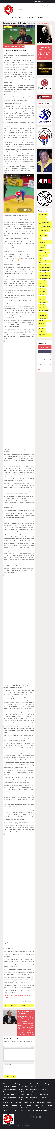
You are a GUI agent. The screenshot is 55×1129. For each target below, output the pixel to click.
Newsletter (6, 1107)
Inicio (14, 17)
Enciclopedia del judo (21, 1084)
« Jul (39, 369)
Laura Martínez (43, 315)
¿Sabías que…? (25, 1092)
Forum (21, 1105)
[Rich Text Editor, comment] (19, 1054)
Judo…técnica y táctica (9, 1089)
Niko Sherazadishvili (44, 320)
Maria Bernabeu (43, 318)
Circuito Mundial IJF (44, 230)
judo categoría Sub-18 (44, 275)
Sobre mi (21, 17)
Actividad (5, 1105)
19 (42, 362)
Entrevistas (33, 23)
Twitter (32, 1084)
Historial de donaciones (40, 1110)
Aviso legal (15, 1107)
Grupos (49, 1105)
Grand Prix (41, 247)
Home (28, 23)
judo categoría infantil (44, 267)
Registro (28, 1105)
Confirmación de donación (10, 1110)
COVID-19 (41, 233)
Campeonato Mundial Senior (44, 227)
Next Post (25, 1005)
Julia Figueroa (42, 312)
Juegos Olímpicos (43, 310)
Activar (43, 1105)
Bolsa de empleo (7, 1084)
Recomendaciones (31, 1089)
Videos (16, 1092)
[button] (5, 1047)
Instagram (48, 1084)
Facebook (15, 1086)
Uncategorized (7, 1092)
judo (40, 258)
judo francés (42, 291)
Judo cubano (24, 1086)
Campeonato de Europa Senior (44, 223)
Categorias (30, 17)
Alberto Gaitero (43, 214)
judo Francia (42, 288)
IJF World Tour (42, 255)
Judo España (27, 996)
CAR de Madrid (9, 996)
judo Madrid (42, 299)
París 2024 (41, 323)
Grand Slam (42, 250)
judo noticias (42, 307)
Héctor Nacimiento (18, 996)
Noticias (21, 1089)
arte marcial (42, 219)
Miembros (14, 1105)
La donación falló (25, 1110)
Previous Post (11, 1005)
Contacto (40, 17)
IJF (48, 250)
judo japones (42, 294)
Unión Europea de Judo (43, 335)
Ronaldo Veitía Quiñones (9, 46)
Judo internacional (36, 1086)
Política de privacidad (27, 1107)
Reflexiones (43, 1089)
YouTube (39, 1084)
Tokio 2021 (42, 331)
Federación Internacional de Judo (44, 241)
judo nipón (41, 304)
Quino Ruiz (42, 326)
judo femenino (42, 286)
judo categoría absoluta (42, 261)
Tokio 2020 (42, 328)
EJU (40, 238)
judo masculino (43, 302)
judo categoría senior (44, 272)
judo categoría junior (44, 270)
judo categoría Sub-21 (44, 278)
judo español (42, 283)
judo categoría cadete (44, 264)
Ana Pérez (41, 217)
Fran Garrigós (42, 245)
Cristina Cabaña (43, 235)
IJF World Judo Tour (44, 253)
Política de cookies (41, 1107)
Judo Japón (42, 296)
